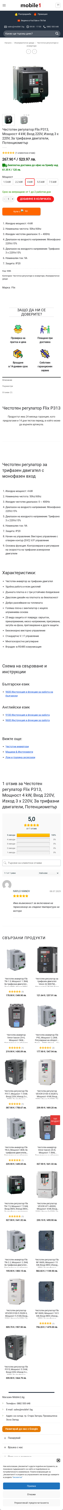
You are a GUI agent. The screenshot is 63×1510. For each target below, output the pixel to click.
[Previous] (7, 84)
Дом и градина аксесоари (20, 757)
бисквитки (17, 1477)
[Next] (55, 84)
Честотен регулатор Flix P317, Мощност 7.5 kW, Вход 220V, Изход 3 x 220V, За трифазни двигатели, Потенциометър (16, 1094)
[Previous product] (34, 51)
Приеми (31, 1486)
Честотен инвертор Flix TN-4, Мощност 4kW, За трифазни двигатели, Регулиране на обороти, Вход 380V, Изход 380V (16, 1150)
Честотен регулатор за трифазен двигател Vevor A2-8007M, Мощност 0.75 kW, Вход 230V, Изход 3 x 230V (47, 982)
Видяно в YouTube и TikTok (33, 20)
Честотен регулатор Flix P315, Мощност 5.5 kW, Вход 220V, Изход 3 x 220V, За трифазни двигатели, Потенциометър (16, 1370)
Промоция (42, 14)
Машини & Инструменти (19, 751)
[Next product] (28, 51)
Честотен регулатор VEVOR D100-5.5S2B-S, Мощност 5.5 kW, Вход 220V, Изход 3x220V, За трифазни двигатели (16, 1313)
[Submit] (57, 34)
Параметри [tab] (7, 386)
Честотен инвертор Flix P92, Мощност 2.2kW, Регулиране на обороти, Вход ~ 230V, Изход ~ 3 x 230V (47, 1038)
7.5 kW (52, 182)
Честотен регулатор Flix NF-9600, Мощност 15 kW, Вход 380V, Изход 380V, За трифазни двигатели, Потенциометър (47, 1263)
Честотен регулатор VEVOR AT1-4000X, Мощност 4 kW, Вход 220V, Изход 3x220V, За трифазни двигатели (46, 1206)
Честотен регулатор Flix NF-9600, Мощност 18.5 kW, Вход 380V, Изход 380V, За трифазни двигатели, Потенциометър (47, 1313)
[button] (58, 1460)
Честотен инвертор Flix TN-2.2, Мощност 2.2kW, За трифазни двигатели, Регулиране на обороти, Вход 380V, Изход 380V (16, 1263)
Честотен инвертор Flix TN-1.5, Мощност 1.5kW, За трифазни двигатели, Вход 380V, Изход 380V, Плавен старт (16, 982)
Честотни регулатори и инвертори (29, 276)
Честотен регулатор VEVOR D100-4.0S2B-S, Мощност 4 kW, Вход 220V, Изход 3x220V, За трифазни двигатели (46, 1094)
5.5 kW (40, 182)
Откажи (31, 1494)
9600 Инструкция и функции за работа (28, 720)
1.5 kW (7, 182)
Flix (13, 287)
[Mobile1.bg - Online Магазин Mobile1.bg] (30, 5)
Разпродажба (24, 14)
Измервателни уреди (24, 43)
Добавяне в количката (35, 199)
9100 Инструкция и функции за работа (28, 714)
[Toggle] (5, 1438)
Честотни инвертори (17, 746)
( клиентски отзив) (25, 153)
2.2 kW (19, 182)
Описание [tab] (7, 380)
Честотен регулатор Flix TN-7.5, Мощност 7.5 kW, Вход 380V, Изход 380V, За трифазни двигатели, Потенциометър (16, 1206)
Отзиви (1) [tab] (7, 392)
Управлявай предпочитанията (31, 1502)
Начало (8, 43)
